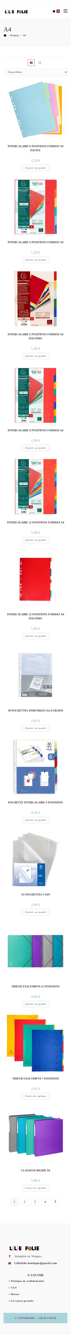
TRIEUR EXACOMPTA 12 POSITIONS (35, 986)
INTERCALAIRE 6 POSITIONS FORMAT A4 (35, 242)
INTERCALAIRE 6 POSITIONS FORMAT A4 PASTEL (35, 148)
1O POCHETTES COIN (35, 894)
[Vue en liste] (39, 62)
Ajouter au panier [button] (35, 168)
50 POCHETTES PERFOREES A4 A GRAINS (35, 710)
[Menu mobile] (64, 11)
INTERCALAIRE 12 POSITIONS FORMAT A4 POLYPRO (35, 616)
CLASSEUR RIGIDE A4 (35, 1170)
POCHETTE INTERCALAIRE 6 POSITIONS (35, 802)
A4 (24, 35)
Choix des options (35, 1096)
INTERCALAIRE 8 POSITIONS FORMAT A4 (35, 430)
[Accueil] (5, 35)
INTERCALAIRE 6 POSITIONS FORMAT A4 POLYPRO (35, 336)
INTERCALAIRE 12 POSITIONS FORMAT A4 (35, 522)
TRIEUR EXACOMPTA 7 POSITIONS (35, 1078)
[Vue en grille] (31, 62)
